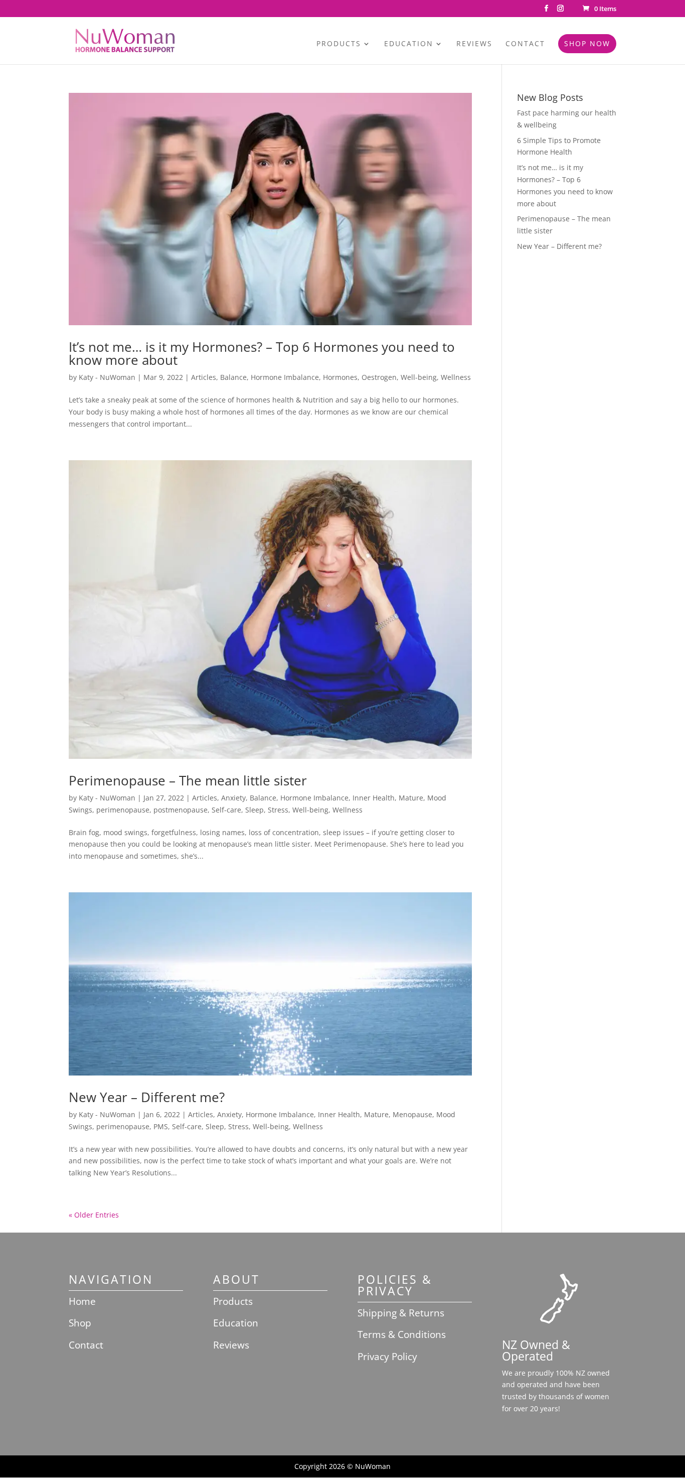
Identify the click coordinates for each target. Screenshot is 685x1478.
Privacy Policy (387, 1356)
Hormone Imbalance (285, 377)
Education (408, 44)
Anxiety (233, 797)
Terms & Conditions (402, 1334)
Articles (203, 377)
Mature (411, 797)
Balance (233, 377)
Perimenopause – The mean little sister (188, 780)
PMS (160, 1126)
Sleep (254, 810)
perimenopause (122, 810)
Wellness (456, 377)
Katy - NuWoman (107, 377)
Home (82, 1301)
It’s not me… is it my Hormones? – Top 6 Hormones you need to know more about (262, 353)
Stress (278, 810)
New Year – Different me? (147, 1097)
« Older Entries (94, 1215)
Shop (80, 1322)
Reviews (474, 44)
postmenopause (180, 810)
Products (338, 44)
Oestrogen (379, 377)
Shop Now (587, 43)
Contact (525, 44)
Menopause (412, 1114)
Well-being (419, 377)
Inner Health (374, 797)
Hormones (340, 377)
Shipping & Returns (401, 1312)
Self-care (226, 810)
